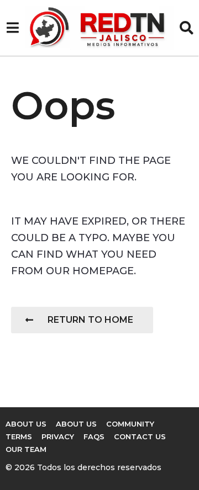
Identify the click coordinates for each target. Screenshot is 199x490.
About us (76, 423)
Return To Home (90, 320)
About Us (26, 423)
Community (130, 423)
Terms (19, 436)
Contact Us (140, 436)
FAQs (93, 436)
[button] (12, 28)
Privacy (57, 436)
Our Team (26, 449)
